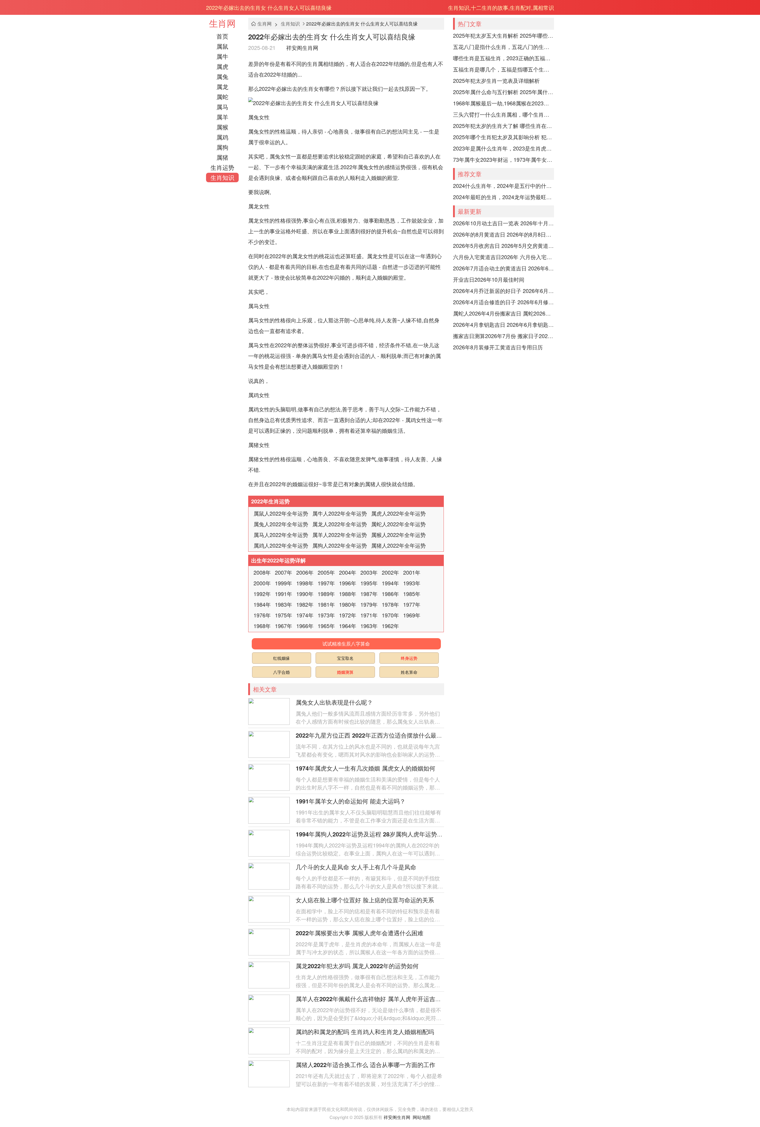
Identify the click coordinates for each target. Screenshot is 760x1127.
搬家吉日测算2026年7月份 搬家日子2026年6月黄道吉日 (503, 336)
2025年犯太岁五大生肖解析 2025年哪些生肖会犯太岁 (503, 35)
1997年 (326, 583)
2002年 (390, 572)
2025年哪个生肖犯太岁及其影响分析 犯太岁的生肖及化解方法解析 (503, 137)
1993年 (411, 583)
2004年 (347, 572)
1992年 (262, 593)
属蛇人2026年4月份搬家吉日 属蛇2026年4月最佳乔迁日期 (503, 313)
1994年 (390, 583)
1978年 (390, 604)
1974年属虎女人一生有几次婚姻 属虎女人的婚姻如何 (365, 768)
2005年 (326, 572)
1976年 (262, 615)
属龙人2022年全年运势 (339, 524)
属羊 (222, 116)
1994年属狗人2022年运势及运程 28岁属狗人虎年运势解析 (372, 834)
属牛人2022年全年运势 (339, 513)
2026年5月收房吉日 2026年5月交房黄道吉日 (503, 245)
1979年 (369, 604)
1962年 (390, 626)
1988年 (347, 593)
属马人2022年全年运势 (281, 534)
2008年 (262, 572)
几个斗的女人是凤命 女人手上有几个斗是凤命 (356, 867)
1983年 (283, 604)
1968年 (262, 626)
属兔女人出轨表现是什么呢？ (334, 702)
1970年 (390, 615)
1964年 (347, 626)
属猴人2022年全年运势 (398, 534)
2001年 (411, 572)
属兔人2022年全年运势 (281, 524)
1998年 (305, 583)
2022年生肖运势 (270, 501)
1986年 (390, 593)
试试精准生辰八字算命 (346, 643)
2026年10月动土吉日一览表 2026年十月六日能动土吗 (503, 223)
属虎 (222, 66)
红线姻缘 (281, 658)
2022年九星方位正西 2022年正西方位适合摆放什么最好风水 (375, 735)
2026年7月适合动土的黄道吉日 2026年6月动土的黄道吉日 (503, 268)
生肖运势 (222, 167)
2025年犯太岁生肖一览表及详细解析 (496, 80)
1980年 (347, 604)
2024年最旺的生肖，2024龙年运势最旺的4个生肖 (503, 197)
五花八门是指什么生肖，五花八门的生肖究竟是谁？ (503, 46)
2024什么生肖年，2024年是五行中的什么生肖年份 (503, 185)
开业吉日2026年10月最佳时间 (488, 279)
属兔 (222, 76)
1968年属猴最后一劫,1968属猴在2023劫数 (503, 103)
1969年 (411, 615)
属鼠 (222, 46)
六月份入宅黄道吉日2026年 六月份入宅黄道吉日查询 (503, 257)
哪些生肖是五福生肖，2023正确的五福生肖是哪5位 (503, 58)
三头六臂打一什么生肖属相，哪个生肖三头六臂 (503, 114)
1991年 (283, 593)
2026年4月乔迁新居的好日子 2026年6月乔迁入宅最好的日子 (503, 290)
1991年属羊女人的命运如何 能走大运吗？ (351, 801)
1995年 (369, 583)
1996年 (347, 583)
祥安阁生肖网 (302, 47)
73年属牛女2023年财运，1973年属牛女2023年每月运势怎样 (503, 159)
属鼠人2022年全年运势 (281, 513)
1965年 (326, 626)
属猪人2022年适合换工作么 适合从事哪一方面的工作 (365, 1064)
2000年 (262, 583)
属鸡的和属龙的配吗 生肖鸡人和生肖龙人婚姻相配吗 (365, 1031)
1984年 (262, 604)
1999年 (283, 583)
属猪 (222, 157)
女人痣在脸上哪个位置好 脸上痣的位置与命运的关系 (365, 899)
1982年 (305, 604)
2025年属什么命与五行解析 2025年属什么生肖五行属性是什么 (503, 92)
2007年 (283, 572)
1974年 (305, 615)
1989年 (326, 593)
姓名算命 (409, 672)
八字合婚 (281, 672)
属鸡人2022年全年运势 (281, 545)
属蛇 (222, 96)
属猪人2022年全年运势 (398, 545)
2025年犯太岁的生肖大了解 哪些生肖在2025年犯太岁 (503, 125)
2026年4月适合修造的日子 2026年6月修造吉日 (503, 302)
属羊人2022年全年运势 (339, 534)
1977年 (411, 604)
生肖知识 (222, 177)
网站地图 (421, 1117)
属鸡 (222, 137)
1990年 (305, 593)
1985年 (411, 593)
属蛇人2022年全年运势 (398, 524)
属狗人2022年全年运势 (339, 545)
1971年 (369, 615)
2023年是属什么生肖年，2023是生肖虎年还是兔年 (503, 148)
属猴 (222, 127)
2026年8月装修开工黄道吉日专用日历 (498, 347)
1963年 (369, 626)
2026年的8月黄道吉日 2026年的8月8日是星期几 (503, 234)
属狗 (222, 147)
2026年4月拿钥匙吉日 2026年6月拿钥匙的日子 (503, 324)
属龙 (222, 86)
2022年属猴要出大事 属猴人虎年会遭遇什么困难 (359, 932)
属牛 (222, 56)
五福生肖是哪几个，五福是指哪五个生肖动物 (503, 69)
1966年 (305, 626)
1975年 (283, 615)
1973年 (326, 615)
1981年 (326, 604)
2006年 (305, 572)
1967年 (283, 626)
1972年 (347, 615)
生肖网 (222, 23)
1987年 (369, 593)
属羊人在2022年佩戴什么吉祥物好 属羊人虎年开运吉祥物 (371, 998)
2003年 (369, 572)
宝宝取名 (345, 658)
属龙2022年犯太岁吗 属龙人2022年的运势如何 (357, 965)
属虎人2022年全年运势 (398, 513)
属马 (222, 106)
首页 (222, 36)
